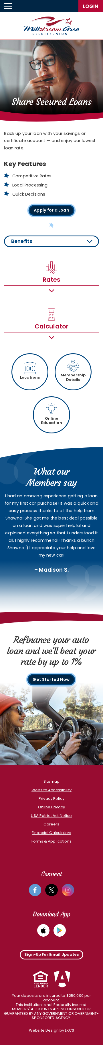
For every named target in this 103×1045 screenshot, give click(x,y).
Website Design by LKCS (51, 1030)
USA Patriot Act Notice (51, 815)
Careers (51, 824)
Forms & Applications (51, 841)
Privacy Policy (51, 798)
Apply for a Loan (51, 210)
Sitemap (51, 781)
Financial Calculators (51, 832)
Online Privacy (51, 807)
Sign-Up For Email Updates (51, 954)
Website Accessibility (51, 790)
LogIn (90, 6)
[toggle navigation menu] (8, 6)
